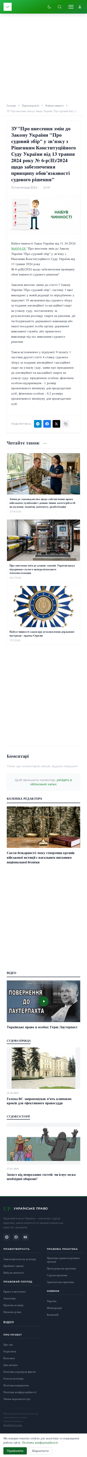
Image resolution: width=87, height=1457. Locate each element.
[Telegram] (6, 1237)
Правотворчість (30, 105)
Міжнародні (54, 1308)
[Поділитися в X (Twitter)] (56, 424)
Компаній (52, 1314)
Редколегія (9, 1351)
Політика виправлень (16, 1385)
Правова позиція (13, 1305)
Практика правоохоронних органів (63, 1260)
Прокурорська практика (61, 1268)
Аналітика (9, 1298)
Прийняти (15, 1451)
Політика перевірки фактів (19, 1372)
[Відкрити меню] (71, 7)
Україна (51, 1301)
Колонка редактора (24, 798)
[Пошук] (59, 7)
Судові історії (18, 1116)
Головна (11, 105)
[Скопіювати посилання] (65, 424)
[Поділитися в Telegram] (38, 424)
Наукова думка (12, 1312)
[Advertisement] (43, 57)
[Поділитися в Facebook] (47, 424)
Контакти (9, 1358)
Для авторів (10, 1365)
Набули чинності (54, 105)
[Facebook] (16, 1237)
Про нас (8, 1344)
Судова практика (57, 1275)
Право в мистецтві (14, 1291)
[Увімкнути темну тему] (49, 7)
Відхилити (40, 1451)
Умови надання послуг (17, 1399)
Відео (8, 1322)
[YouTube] (25, 1237)
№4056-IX (18, 248)
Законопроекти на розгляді (19, 1259)
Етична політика (13, 1378)
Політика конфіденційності (20, 1392)
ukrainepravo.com (13, 1424)
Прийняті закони (13, 1266)
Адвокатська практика (60, 1282)
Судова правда (19, 1040)
